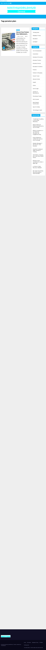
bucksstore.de (36, 348)
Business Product (37, 60)
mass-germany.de (37, 273)
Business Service (37, 63)
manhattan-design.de (37, 559)
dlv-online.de (36, 389)
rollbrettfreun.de (36, 470)
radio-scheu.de (36, 280)
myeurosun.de (36, 217)
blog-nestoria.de (36, 257)
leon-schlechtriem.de (37, 323)
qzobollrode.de (36, 610)
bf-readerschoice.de (37, 507)
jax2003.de (35, 353)
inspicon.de (35, 607)
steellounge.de (36, 192)
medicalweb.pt (36, 183)
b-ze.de (34, 463)
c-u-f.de (34, 596)
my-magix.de (36, 275)
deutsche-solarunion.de (38, 205)
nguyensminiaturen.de (38, 545)
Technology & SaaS (37, 110)
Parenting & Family (37, 96)
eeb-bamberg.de (36, 525)
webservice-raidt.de (37, 532)
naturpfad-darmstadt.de (38, 223)
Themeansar (3, 645)
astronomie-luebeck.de (38, 464)
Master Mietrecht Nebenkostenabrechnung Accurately (38, 126)
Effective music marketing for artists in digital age (38, 162)
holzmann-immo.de (37, 609)
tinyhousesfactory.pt (37, 189)
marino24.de (35, 391)
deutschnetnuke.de (37, 480)
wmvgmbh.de (36, 564)
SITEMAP (35, 41)
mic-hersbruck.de (37, 396)
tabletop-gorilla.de (37, 412)
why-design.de (36, 309)
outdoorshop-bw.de (37, 310)
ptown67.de (35, 477)
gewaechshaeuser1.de (38, 303)
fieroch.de (35, 278)
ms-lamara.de (36, 253)
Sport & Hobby (36, 107)
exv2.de (34, 428)
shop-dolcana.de (36, 568)
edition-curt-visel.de (37, 259)
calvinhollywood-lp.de (38, 491)
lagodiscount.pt (36, 185)
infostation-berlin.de (37, 329)
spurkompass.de (36, 198)
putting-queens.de (37, 312)
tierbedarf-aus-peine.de (38, 482)
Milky (26, 36)
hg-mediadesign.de (37, 287)
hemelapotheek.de (37, 316)
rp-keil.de (35, 234)
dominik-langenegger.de (38, 387)
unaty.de (35, 201)
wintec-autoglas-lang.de (38, 266)
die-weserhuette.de (37, 496)
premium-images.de (37, 345)
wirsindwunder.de (37, 243)
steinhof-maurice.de (37, 350)
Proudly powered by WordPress (7, 644)
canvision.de (35, 252)
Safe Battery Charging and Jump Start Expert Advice (38, 156)
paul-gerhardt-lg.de (37, 569)
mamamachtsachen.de (38, 418)
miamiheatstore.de (37, 398)
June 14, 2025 (20, 36)
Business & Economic (38, 57)
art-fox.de (35, 246)
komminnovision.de (37, 330)
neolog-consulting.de (37, 410)
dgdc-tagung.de (36, 409)
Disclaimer (35, 38)
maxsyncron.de (36, 479)
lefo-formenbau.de (37, 219)
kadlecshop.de (36, 250)
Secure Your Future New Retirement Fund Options (22, 34)
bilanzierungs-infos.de (38, 346)
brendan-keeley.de (37, 221)
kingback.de (35, 321)
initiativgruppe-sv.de (37, 339)
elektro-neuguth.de (37, 562)
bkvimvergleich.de (37, 282)
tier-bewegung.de (37, 341)
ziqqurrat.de (35, 212)
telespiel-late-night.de (37, 536)
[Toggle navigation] (44, 17)
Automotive (35, 54)
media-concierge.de (37, 598)
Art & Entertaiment (37, 50)
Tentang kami (36, 32)
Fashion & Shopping (37, 72)
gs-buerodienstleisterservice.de (38, 298)
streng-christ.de (36, 394)
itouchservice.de (36, 577)
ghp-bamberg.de (36, 375)
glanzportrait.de (36, 455)
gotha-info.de (36, 591)
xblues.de (35, 584)
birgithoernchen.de (37, 317)
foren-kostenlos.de (37, 509)
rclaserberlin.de (36, 226)
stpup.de (35, 530)
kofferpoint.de (36, 498)
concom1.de (35, 566)
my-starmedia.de (36, 425)
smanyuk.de (35, 260)
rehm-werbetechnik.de (38, 291)
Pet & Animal (36, 99)
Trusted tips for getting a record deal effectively (38, 120)
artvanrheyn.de (36, 343)
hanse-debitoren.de (37, 284)
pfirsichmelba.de (36, 557)
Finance (34, 69)
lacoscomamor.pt (37, 187)
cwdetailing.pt (36, 191)
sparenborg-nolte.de (37, 337)
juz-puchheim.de (36, 427)
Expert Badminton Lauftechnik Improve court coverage (37, 139)
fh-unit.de (35, 224)
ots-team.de (35, 352)
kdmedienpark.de (37, 305)
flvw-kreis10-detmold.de (38, 439)
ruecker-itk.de (36, 419)
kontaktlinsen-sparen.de (38, 495)
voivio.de (35, 468)
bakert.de (35, 289)
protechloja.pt (36, 182)
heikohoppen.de (36, 319)
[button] (22, 16)
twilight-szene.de (36, 421)
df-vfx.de (35, 512)
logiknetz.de (35, 199)
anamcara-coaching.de (38, 414)
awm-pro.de (35, 228)
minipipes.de (35, 386)
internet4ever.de (36, 523)
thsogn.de (35, 571)
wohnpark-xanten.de (37, 301)
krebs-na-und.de (36, 511)
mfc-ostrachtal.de (37, 543)
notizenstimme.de (37, 196)
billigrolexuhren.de (37, 423)
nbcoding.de (35, 241)
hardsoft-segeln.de (37, 268)
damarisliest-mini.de (37, 377)
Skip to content (3, 0)
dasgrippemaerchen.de (38, 561)
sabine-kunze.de (36, 546)
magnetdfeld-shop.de (37, 244)
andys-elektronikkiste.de (38, 210)
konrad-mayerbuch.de (38, 378)
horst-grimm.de (36, 285)
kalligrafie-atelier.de (37, 621)
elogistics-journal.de (37, 430)
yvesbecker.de (36, 451)
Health (34, 82)
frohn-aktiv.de (36, 264)
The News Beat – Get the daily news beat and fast (33, 647)
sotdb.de (35, 262)
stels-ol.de (35, 500)
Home (34, 85)
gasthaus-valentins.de (38, 393)
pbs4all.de (35, 384)
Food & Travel (36, 76)
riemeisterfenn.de (37, 441)
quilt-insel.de (35, 307)
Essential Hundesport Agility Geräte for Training (38, 150)
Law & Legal (35, 88)
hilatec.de (35, 239)
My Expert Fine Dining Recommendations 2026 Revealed (38, 172)
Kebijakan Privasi (37, 35)
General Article (36, 79)
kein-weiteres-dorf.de (37, 475)
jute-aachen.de (36, 484)
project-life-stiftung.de (38, 605)
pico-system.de (36, 450)
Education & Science (37, 66)
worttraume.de (36, 194)
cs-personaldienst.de (37, 314)
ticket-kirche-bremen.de (38, 453)
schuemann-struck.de (38, 521)
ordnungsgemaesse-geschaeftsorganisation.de (38, 364)
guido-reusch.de (36, 489)
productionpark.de (37, 276)
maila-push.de (36, 248)
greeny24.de (35, 255)
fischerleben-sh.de (37, 370)
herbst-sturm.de (36, 603)
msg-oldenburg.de (37, 548)
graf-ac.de (35, 203)
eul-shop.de (35, 552)
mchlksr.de (35, 332)
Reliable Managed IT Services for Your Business (37, 145)
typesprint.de (36, 461)
